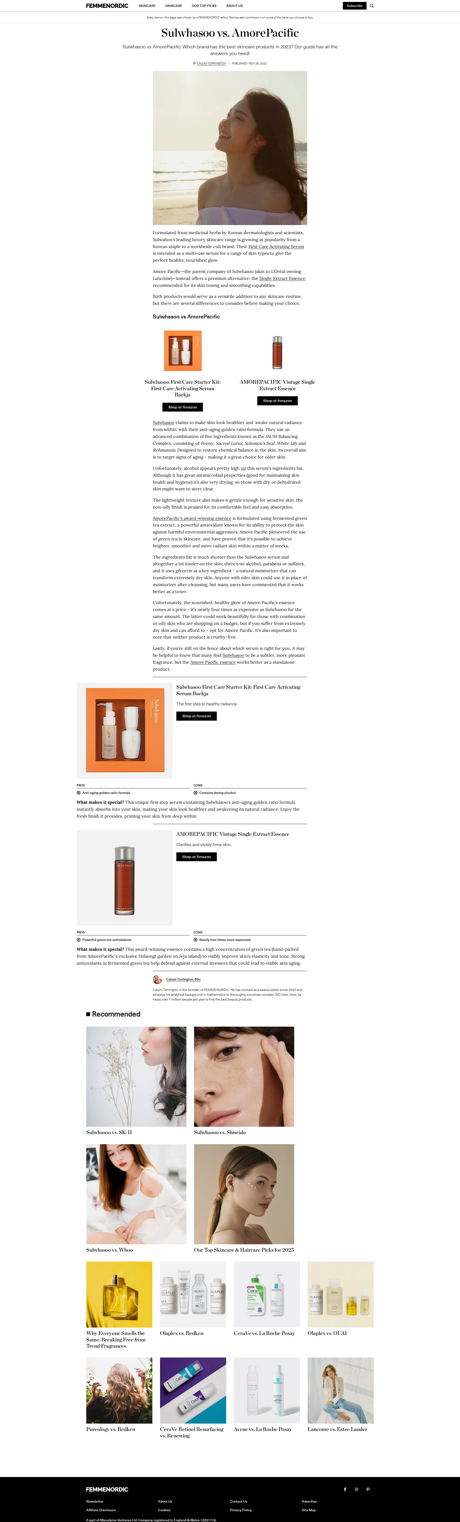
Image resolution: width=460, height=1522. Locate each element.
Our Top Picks (204, 5)
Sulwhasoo (163, 422)
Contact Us (238, 1501)
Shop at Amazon (182, 407)
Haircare (173, 5)
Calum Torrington (211, 63)
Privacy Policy (241, 1509)
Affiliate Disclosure (101, 1509)
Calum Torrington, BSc (183, 979)
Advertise (309, 1501)
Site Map (309, 1509)
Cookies (164, 1509)
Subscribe (354, 5)
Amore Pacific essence (213, 662)
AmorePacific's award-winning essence (192, 518)
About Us (234, 5)
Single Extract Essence (282, 278)
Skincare (147, 5)
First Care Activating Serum (276, 246)
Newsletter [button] (95, 1501)
